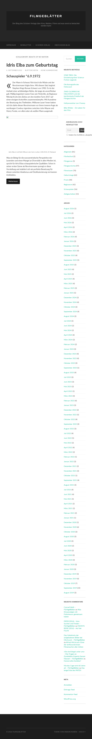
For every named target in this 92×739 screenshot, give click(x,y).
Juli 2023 (67, 377)
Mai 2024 (67, 330)
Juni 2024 (68, 326)
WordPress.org (70, 699)
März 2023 (68, 396)
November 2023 (70, 358)
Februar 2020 (69, 564)
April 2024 (68, 335)
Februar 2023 (69, 401)
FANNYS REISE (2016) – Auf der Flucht (74, 628)
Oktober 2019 (69, 583)
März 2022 (68, 452)
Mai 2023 (67, 386)
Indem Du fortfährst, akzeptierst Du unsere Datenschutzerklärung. (75, 135)
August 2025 (69, 265)
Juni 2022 (68, 438)
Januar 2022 (69, 461)
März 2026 (68, 232)
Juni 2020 (68, 546)
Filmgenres (68, 161)
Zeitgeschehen (69, 194)
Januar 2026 (69, 241)
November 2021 (70, 471)
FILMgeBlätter (46, 16)
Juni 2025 (68, 269)
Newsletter (25, 45)
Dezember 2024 (70, 297)
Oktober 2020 (69, 532)
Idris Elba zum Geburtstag (32, 65)
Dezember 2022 (70, 410)
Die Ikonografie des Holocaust (71, 86)
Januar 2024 (69, 349)
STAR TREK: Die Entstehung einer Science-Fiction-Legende (74, 77)
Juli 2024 (67, 321)
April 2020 (68, 555)
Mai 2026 (67, 223)
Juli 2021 (67, 490)
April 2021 (68, 504)
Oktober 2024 (69, 307)
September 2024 (70, 312)
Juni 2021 (68, 494)
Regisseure (68, 185)
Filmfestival (68, 156)
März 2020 (68, 560)
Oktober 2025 (69, 255)
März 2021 (68, 508)
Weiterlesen (13, 181)
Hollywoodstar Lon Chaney (74, 103)
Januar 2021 (69, 518)
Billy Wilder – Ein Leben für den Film (74, 109)
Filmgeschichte (70, 166)
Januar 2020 (69, 569)
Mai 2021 (67, 499)
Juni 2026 (68, 218)
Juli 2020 (67, 541)
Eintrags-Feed (69, 690)
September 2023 (70, 368)
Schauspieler (69, 189)
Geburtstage (69, 175)
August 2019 (69, 593)
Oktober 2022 (69, 419)
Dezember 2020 (70, 522)
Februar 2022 (69, 457)
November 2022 (70, 415)
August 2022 (69, 429)
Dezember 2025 (70, 246)
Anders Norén (70, 732)
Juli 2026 (67, 213)
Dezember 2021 (70, 466)
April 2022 (68, 447)
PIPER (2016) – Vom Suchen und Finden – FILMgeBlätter (72, 623)
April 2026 (68, 227)
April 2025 (68, 279)
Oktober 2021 (69, 475)
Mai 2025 (67, 274)
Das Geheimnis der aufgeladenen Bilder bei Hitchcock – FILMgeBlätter (74, 637)
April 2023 (68, 391)
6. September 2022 (14, 70)
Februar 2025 (69, 288)
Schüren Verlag (43, 45)
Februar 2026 (69, 237)
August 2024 (69, 316)
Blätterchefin (31, 70)
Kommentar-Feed (70, 694)
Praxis (66, 180)
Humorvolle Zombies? (72, 661)
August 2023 (69, 372)
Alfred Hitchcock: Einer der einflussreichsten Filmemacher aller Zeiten (74, 644)
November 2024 (70, 302)
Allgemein (68, 152)
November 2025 (70, 251)
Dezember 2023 (70, 354)
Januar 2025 (69, 293)
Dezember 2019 (70, 574)
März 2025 (68, 283)
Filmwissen (68, 170)
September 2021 (70, 480)
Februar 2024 (69, 344)
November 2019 (70, 579)
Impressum (11, 45)
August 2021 (69, 485)
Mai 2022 (67, 443)
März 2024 (68, 340)
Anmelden (68, 685)
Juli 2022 (67, 433)
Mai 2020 (67, 550)
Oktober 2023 (69, 363)
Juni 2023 (68, 382)
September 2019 (70, 588)
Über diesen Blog (62, 45)
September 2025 (70, 260)
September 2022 (70, 424)
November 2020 (70, 527)
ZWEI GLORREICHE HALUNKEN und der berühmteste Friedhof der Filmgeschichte (74, 95)
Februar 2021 (69, 513)
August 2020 (69, 536)
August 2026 (69, 208)
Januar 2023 (69, 405)
